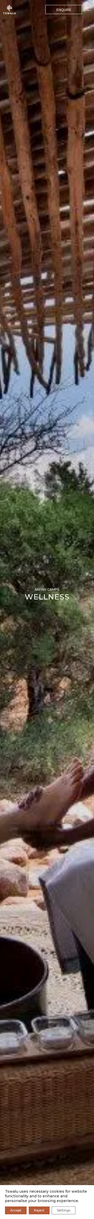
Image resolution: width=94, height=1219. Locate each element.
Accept (15, 1210)
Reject (39, 1210)
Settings (63, 1210)
